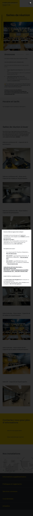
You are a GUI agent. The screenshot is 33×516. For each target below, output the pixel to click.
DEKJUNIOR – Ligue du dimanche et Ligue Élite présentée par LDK (16, 270)
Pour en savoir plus (11, 253)
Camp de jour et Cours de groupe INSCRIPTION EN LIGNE (13, 267)
